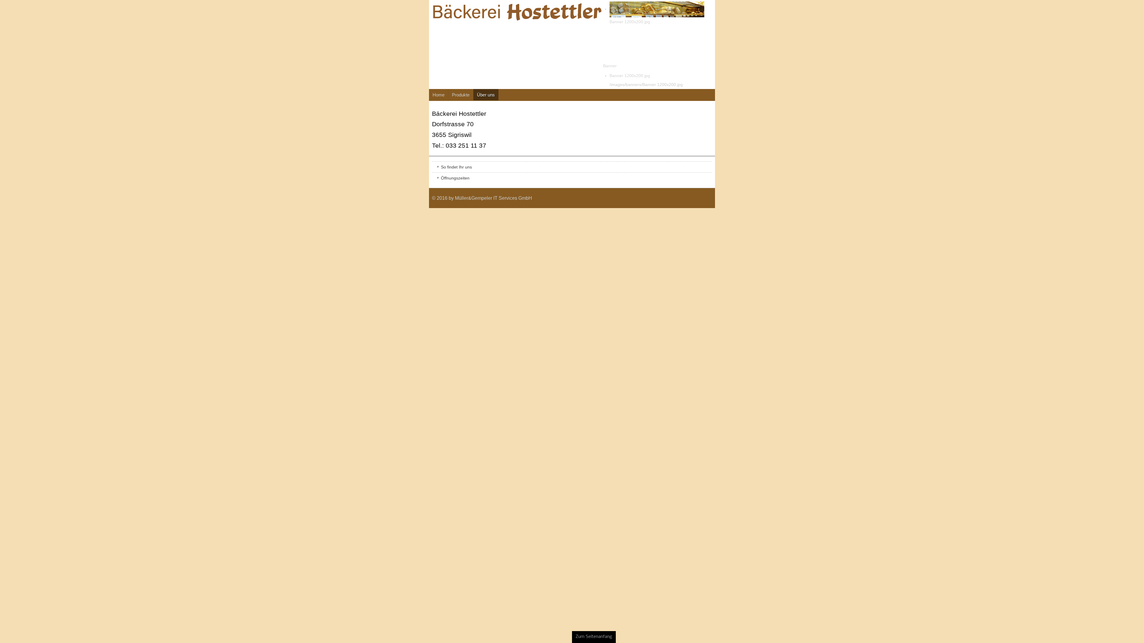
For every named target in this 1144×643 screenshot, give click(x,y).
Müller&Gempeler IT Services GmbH (64, 198)
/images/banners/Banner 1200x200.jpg (217, 84)
